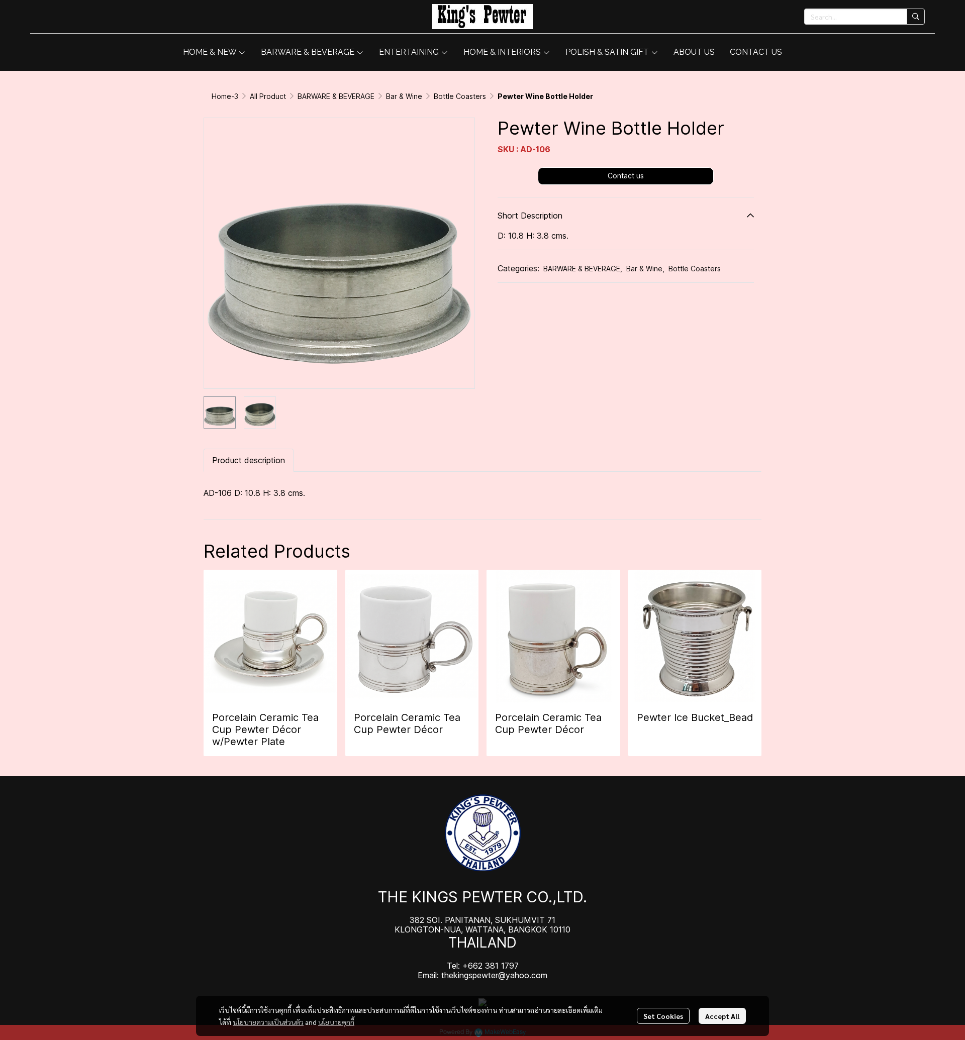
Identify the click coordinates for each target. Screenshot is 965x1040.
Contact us (626, 175)
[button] (864, 16)
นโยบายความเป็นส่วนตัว (268, 1021)
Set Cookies (663, 1015)
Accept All (722, 1015)
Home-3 (225, 96)
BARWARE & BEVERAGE (336, 96)
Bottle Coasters (460, 96)
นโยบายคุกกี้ (336, 1021)
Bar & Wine (404, 96)
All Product (268, 96)
